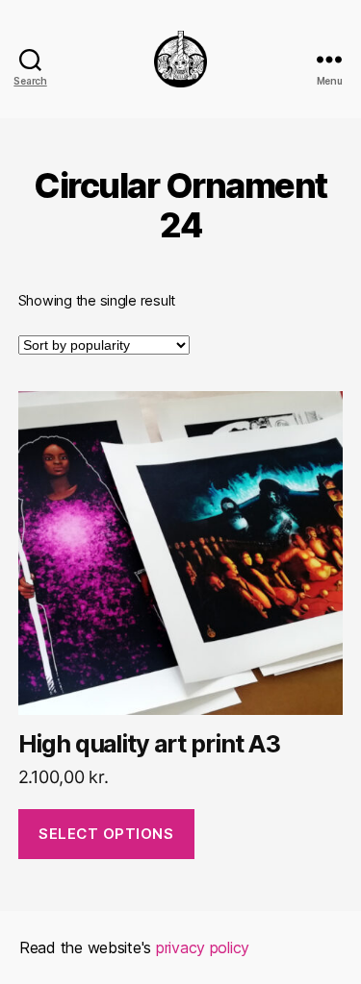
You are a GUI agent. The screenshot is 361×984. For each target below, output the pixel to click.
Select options (106, 833)
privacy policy (202, 947)
